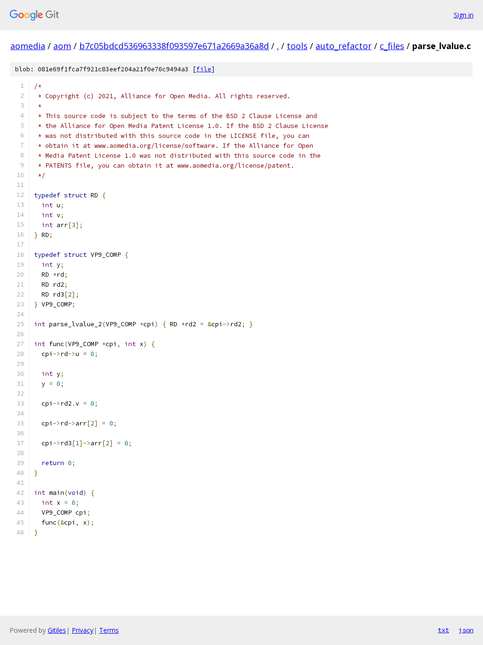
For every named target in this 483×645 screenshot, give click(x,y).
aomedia (27, 45)
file (203, 69)
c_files (392, 45)
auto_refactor (344, 45)
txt (443, 630)
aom (62, 45)
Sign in (464, 14)
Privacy (82, 630)
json (466, 630)
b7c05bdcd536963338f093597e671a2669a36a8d (174, 45)
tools (297, 45)
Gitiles (57, 630)
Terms (109, 630)
